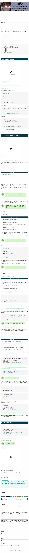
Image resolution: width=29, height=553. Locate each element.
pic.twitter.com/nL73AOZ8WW (7, 433)
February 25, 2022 (16, 113)
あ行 (1, 545)
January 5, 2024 (16, 319)
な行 (9, 545)
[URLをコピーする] (26, 496)
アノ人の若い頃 (14, 0)
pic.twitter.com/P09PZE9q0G (14, 300)
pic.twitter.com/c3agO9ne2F (13, 410)
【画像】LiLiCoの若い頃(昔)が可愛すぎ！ (9, 46)
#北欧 (17, 409)
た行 (7, 545)
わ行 (18, 545)
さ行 (5, 545)
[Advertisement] (14, 16)
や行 (15, 545)
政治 (2, 536)
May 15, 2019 (19, 126)
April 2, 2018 (10, 390)
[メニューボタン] (1, 1)
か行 (3, 545)
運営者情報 (19, 550)
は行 (11, 545)
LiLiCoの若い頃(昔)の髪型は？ (8, 52)
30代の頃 (6, 50)
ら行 (17, 545)
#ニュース (21, 371)
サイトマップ (10, 550)
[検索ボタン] (28, 1)
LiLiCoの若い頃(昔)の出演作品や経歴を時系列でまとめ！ (11, 47)
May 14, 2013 (10, 301)
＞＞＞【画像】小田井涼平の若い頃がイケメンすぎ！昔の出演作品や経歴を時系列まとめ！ (14, 481)
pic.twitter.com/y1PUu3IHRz (14, 372)
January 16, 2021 (13, 102)
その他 (3, 531)
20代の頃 (6, 49)
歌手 (6, 7)
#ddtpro (4, 359)
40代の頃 (6, 51)
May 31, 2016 (19, 373)
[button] (3, 496)
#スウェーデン (20, 409)
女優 (4, 7)
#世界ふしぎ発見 (13, 409)
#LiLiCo (17, 371)
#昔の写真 (20, 432)
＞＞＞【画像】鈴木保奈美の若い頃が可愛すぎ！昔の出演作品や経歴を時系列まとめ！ (14, 483)
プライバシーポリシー (14, 550)
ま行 (13, 545)
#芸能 (19, 371)
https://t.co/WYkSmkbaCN (6, 372)
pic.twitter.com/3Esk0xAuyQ (11, 396)
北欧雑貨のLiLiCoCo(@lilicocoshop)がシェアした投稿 (11, 160)
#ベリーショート (16, 432)
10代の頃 (6, 48)
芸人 (2, 540)
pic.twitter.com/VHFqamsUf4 (17, 362)
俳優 (2, 533)
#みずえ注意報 (7, 93)
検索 (10, 526)
